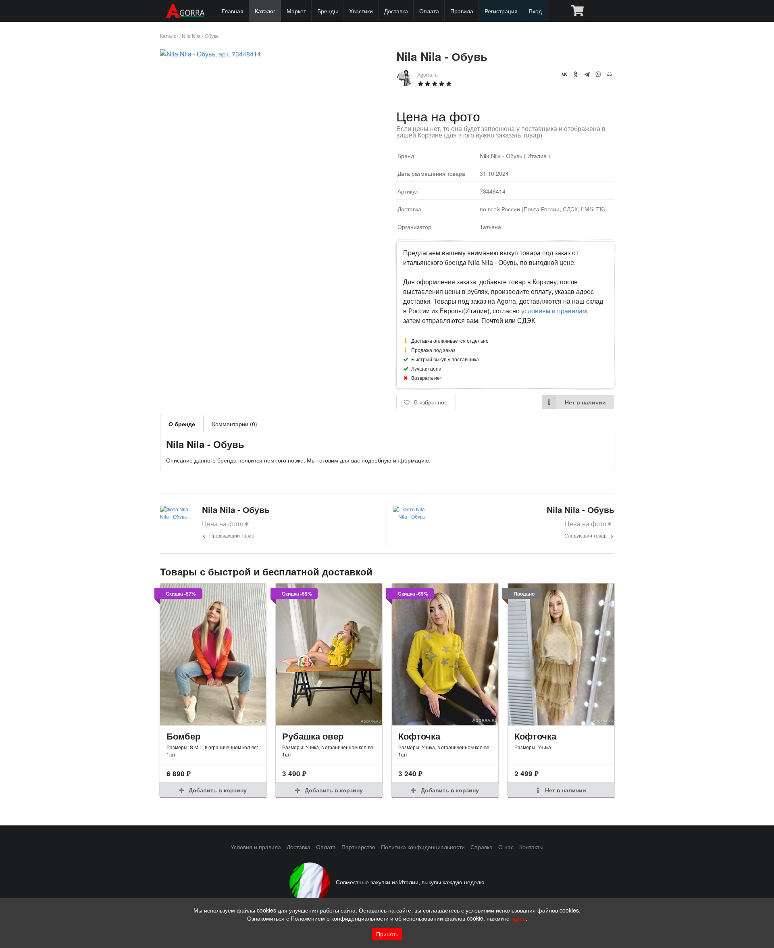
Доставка (396, 11)
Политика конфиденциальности (423, 847)
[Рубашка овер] (329, 654)
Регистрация (501, 11)
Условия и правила (256, 847)
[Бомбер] (213, 654)
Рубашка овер (312, 736)
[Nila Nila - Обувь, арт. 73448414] (210, 53)
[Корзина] (577, 11)
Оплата (429, 11)
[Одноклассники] (575, 74)
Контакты (531, 847)
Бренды (327, 11)
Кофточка (419, 736)
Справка (481, 847)
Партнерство (358, 847)
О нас (506, 847)
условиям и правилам (554, 310)
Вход (535, 11)
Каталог (265, 11)
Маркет (296, 11)
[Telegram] (587, 74)
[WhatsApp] (598, 74)
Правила (461, 11)
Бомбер (183, 736)
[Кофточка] (445, 654)
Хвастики (361, 11)
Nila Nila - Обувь (200, 35)
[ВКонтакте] (564, 74)
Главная (232, 11)
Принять (387, 934)
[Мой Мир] (609, 74)
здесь (518, 918)
